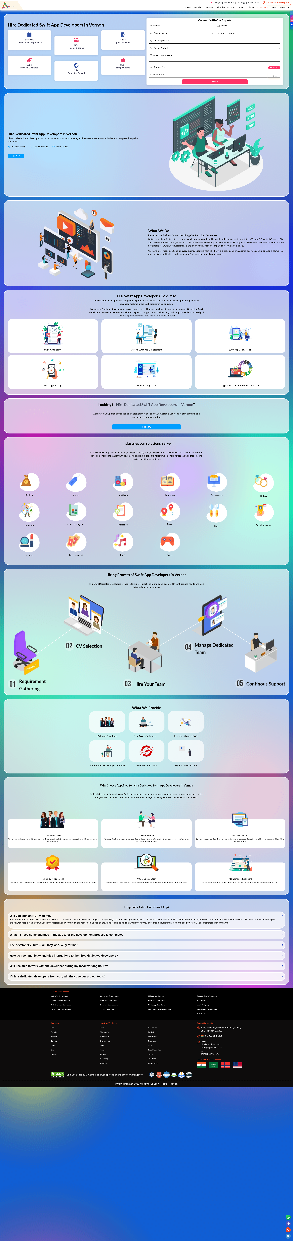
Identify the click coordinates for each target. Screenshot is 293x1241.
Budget (108, 622)
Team (107, 612)
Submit (146, 666)
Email (151, 593)
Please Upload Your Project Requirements (125, 645)
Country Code (111, 602)
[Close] (188, 574)
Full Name (109, 593)
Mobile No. (154, 602)
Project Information (114, 632)
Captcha (109, 655)
